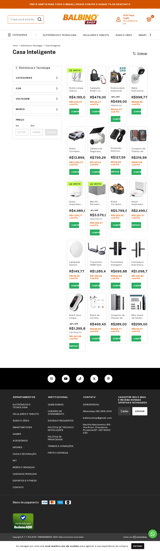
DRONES (17, 447)
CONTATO (18, 487)
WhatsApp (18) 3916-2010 (97, 411)
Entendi (137, 546)
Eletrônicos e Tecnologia (31, 45)
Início (15, 45)
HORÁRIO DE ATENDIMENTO (56, 412)
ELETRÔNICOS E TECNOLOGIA (59, 35)
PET (15, 460)
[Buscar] (39, 19)
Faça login (128, 16)
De (17, 125)
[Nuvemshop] (135, 537)
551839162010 (91, 404)
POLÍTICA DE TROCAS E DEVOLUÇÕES (61, 428)
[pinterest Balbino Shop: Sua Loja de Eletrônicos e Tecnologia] (108, 379)
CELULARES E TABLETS (96, 35)
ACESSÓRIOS (20, 440)
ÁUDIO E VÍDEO (124, 35)
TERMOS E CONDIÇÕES (60, 446)
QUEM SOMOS (56, 404)
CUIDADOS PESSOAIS (25, 474)
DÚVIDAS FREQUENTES (61, 420)
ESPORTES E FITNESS (25, 480)
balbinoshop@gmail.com (97, 418)
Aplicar (51, 132)
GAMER (17, 434)
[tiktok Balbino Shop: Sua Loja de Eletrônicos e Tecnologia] (80, 379)
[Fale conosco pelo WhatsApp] (152, 533)
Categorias (19, 35)
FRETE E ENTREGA (58, 452)
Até (32, 125)
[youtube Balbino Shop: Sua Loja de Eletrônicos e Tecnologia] (66, 379)
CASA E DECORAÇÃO (24, 454)
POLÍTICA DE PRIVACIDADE (55, 438)
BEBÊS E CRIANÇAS (24, 467)
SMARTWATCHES (22, 427)
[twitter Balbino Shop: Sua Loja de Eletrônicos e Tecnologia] (94, 379)
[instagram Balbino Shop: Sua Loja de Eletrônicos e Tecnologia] (51, 379)
